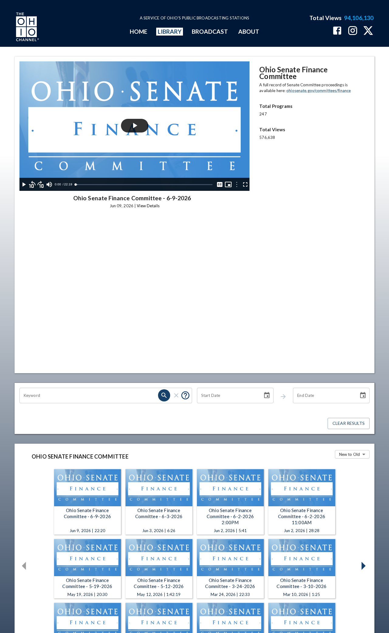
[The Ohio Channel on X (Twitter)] (368, 31)
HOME (138, 31)
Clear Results (348, 423)
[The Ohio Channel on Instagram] (352, 31)
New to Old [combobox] (349, 454)
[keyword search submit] (164, 395)
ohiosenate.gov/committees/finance (318, 90)
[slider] (143, 184)
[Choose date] (267, 395)
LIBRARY (170, 31)
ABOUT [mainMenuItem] (248, 31)
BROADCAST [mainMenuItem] (210, 31)
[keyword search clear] (176, 395)
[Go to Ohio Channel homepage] (26, 28)
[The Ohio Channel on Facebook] (337, 31)
